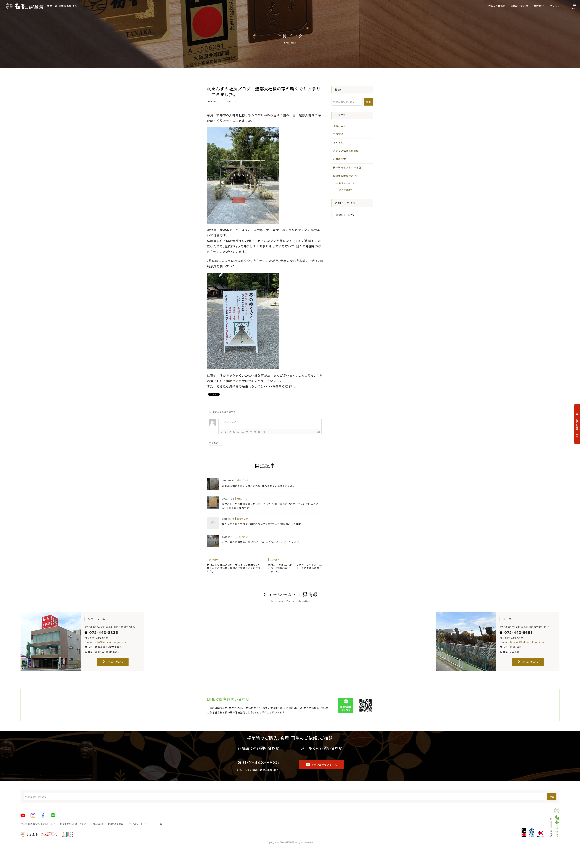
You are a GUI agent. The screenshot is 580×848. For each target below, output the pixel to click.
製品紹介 (539, 6)
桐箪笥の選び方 (347, 183)
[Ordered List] (238, 432)
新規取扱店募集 (115, 824)
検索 (368, 102)
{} (259, 431)
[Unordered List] (242, 432)
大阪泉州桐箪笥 (496, 6)
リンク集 (158, 824)
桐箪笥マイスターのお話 (347, 167)
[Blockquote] (247, 432)
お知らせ (338, 142)
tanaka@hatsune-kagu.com (527, 642)
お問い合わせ (96, 824)
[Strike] (234, 432)
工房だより (339, 134)
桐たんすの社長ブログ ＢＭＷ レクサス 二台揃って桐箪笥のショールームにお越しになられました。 (295, 565)
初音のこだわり (519, 6)
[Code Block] (251, 432)
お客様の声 (339, 159)
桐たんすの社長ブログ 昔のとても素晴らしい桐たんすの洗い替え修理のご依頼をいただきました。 (234, 565)
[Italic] (226, 432)
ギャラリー (556, 6)
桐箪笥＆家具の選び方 (346, 176)
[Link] (255, 432)
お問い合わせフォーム (324, 764)
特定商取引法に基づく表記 (73, 824)
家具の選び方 (346, 190)
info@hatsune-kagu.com (110, 642)
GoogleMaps (115, 661)
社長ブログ (232, 101)
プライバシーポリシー (138, 824)
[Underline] (230, 432)
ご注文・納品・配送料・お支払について (38, 824)
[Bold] (221, 432)
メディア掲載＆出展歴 (346, 151)
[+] (263, 431)
